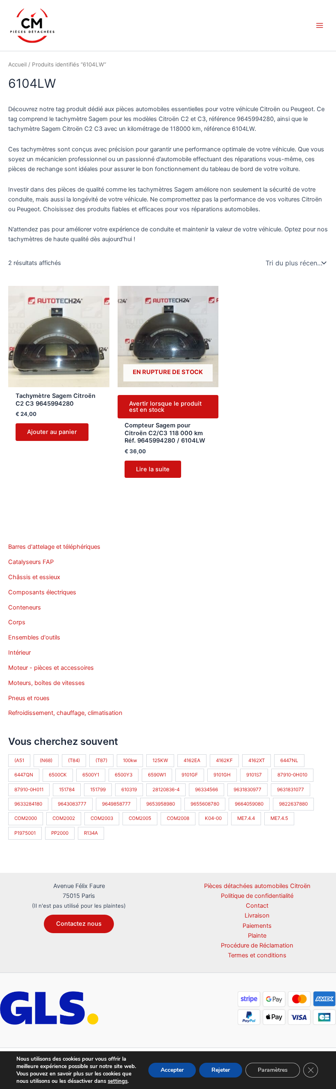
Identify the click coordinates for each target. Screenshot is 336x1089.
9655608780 (205, 804)
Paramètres (273, 1070)
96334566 (206, 789)
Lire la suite (153, 469)
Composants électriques (42, 592)
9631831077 (290, 789)
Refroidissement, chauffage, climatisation (65, 713)
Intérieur (19, 652)
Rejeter (220, 1070)
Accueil (17, 64)
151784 (67, 789)
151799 (98, 789)
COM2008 (178, 818)
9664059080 (249, 804)
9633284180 (28, 804)
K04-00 (213, 818)
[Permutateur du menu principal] (319, 25)
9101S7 (254, 775)
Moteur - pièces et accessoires (51, 667)
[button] (79, 924)
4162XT (256, 760)
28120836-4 (165, 789)
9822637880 (293, 804)
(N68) (46, 760)
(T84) (74, 760)
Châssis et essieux (34, 577)
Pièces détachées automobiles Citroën (257, 886)
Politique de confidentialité (257, 896)
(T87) (101, 760)
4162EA (192, 760)
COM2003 (102, 818)
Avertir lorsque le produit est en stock (165, 406)
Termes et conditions (257, 955)
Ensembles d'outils (34, 637)
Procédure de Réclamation (257, 945)
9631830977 (247, 789)
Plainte (257, 935)
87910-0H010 (292, 775)
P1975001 (25, 833)
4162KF (224, 760)
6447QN (23, 775)
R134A (91, 833)
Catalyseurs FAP (31, 562)
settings (117, 1081)
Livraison (257, 915)
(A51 (19, 760)
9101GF (190, 775)
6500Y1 (90, 775)
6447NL (289, 760)
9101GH (222, 775)
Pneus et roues (29, 698)
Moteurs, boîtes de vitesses (46, 683)
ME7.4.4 (246, 818)
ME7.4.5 (279, 818)
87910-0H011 (28, 789)
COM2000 (25, 818)
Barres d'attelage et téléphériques (54, 546)
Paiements (257, 925)
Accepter (172, 1070)
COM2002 (63, 818)
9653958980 (160, 804)
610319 (129, 789)
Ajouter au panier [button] (52, 432)
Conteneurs (24, 607)
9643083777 (72, 804)
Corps (16, 622)
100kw (130, 760)
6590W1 (157, 775)
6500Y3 (123, 775)
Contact (257, 905)
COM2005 (140, 818)
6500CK (58, 775)
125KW (160, 760)
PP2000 (59, 833)
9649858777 (116, 804)
